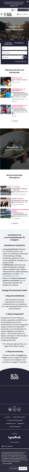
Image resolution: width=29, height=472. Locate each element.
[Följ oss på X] (14, 409)
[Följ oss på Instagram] (19, 409)
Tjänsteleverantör (15, 426)
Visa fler (15, 121)
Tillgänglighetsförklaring (15, 420)
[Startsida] (7, 14)
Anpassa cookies (13, 468)
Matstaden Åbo (13, 147)
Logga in (25, 14)
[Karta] (18, 14)
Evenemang (8, 43)
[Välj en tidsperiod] (22, 57)
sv (15, 9)
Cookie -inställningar (19, 417)
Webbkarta (21, 423)
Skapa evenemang (23, 9)
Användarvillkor (11, 423)
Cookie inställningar (8, 446)
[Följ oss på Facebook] (10, 409)
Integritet (8, 417)
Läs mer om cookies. (7, 463)
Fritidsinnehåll (19, 43)
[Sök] (20, 14)
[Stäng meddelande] (27, 1)
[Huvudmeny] (1, 14)
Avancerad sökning (20, 61)
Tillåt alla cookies (22, 468)
